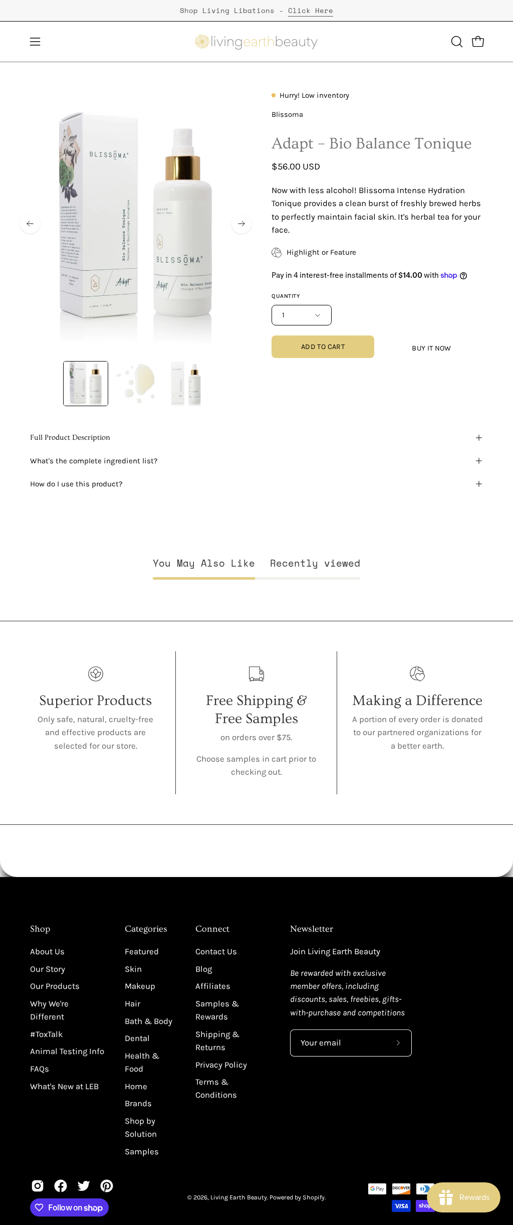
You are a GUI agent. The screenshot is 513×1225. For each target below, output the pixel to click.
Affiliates (212, 986)
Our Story (47, 969)
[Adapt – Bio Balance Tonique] (85, 383)
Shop (40, 929)
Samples (142, 1151)
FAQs (39, 1069)
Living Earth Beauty (238, 1197)
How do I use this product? (76, 483)
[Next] (241, 224)
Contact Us (216, 951)
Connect (212, 929)
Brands (138, 1103)
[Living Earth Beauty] (256, 41)
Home (136, 1086)
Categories (146, 929)
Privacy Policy (221, 1065)
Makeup (140, 986)
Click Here (310, 10)
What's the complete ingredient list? (94, 460)
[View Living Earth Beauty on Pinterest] (106, 1185)
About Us (47, 951)
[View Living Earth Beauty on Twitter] (83, 1185)
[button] (456, 42)
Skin (133, 969)
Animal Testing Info (67, 1051)
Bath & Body (148, 1021)
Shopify (314, 1197)
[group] (256, 10)
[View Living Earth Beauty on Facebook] (60, 1185)
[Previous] (30, 224)
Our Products (55, 986)
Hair (132, 1003)
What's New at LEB (64, 1086)
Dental (137, 1038)
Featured (142, 951)
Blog (203, 969)
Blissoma (287, 114)
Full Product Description (70, 437)
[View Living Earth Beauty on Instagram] (37, 1185)
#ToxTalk (46, 1034)
